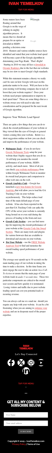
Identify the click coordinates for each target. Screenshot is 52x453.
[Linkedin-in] (26, 370)
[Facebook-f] (11, 362)
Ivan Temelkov (26, 3)
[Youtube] (41, 362)
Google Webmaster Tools (17, 152)
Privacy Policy (19, 444)
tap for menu (26, 9)
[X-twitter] (21, 362)
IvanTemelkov (26, 347)
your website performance (27, 169)
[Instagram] (31, 362)
